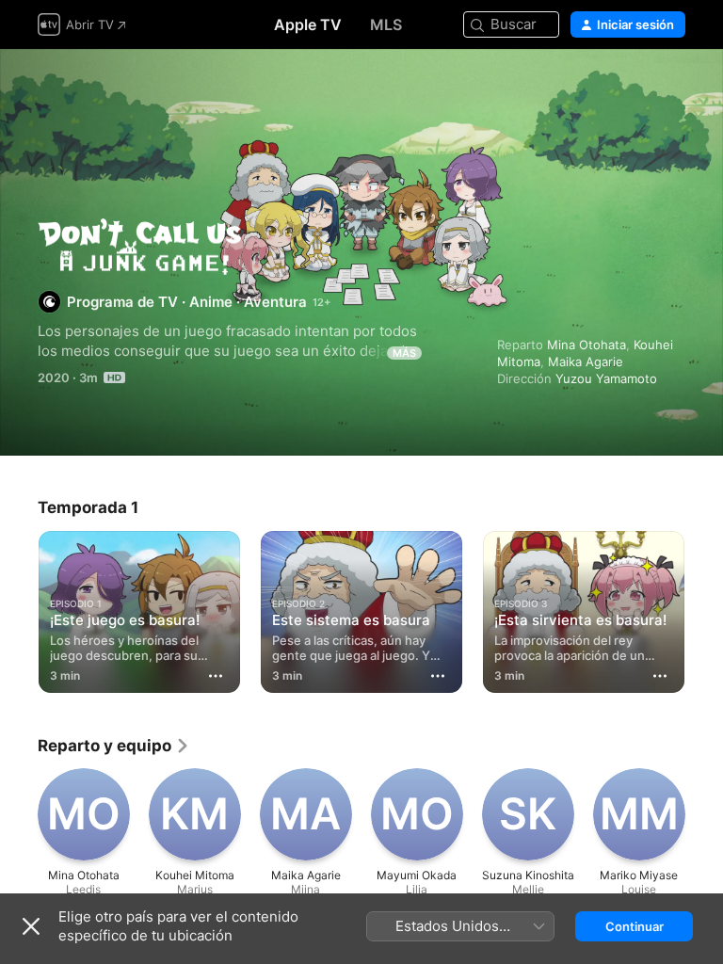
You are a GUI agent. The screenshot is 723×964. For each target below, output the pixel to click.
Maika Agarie (585, 361)
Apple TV (308, 24)
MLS (386, 24)
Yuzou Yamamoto (606, 378)
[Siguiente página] (704, 608)
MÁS (404, 353)
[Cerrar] (31, 926)
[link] (114, 745)
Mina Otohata (586, 344)
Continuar (634, 926)
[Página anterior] (19, 608)
